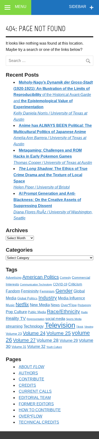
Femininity (30, 291)
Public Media (37, 312)
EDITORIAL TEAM (35, 398)
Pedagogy (84, 305)
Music (10, 305)
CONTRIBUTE (31, 379)
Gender (64, 290)
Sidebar (77, 7)
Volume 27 (24, 340)
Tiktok (79, 326)
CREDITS (27, 385)
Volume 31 (19, 347)
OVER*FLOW (30, 416)
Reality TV (16, 318)
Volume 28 (48, 340)
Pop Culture (16, 312)
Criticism (75, 284)
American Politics (40, 277)
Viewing (88, 326)
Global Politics (27, 298)
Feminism (47, 291)
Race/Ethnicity (63, 311)
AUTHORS (28, 373)
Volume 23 (14, 334)
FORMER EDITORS (36, 404)
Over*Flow (69, 305)
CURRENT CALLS (35, 391)
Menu (20, 7)
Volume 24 (34, 333)
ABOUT (31, 367)
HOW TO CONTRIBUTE (40, 410)
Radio (84, 312)
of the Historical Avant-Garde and (53, 101)
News (55, 305)
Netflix (22, 304)
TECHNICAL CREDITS (39, 422)
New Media (40, 305)
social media (55, 319)
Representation (35, 318)
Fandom (13, 291)
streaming (14, 326)
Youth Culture (54, 346)
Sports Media (73, 318)
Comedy (65, 277)
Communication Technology (36, 284)
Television (60, 325)
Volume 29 (69, 340)
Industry (47, 297)
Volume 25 (58, 333)
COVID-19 (60, 284)
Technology (34, 326)
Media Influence (71, 298)
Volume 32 (36, 346)
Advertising (13, 277)
